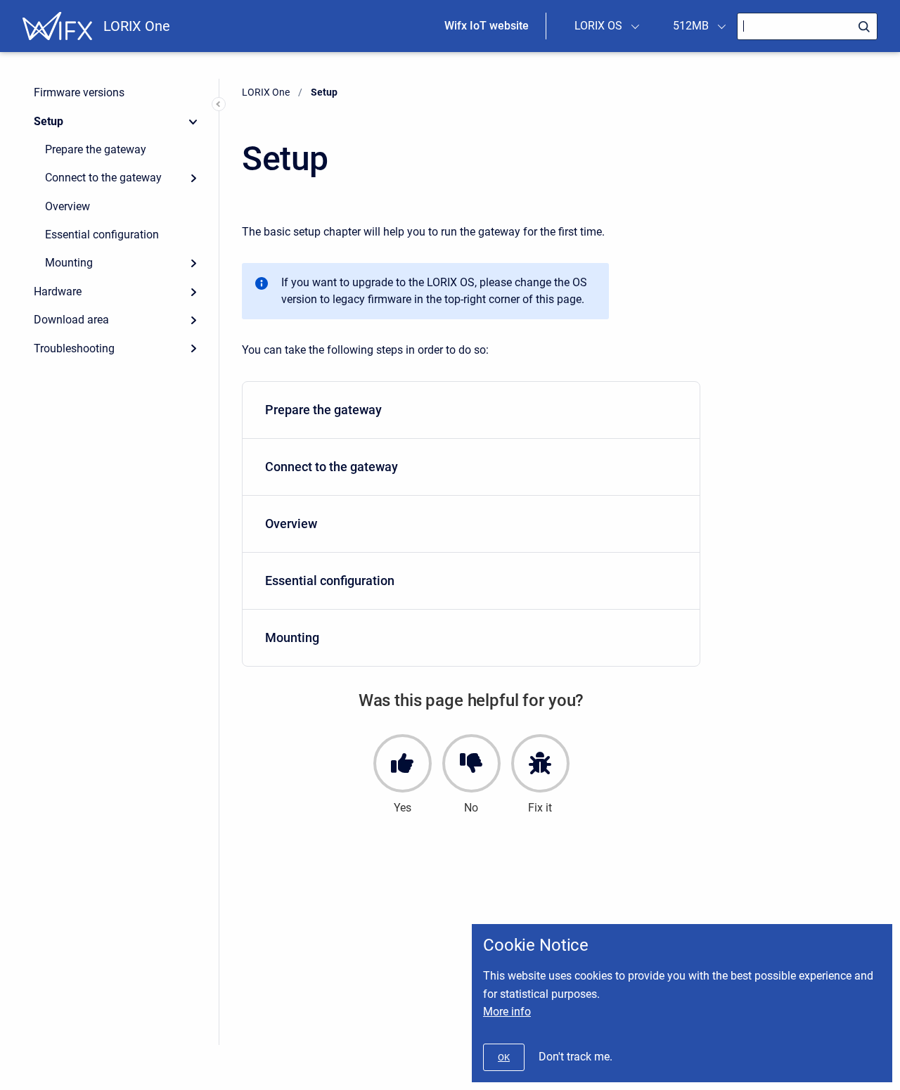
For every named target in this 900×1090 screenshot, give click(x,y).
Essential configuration (102, 234)
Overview (67, 206)
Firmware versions (79, 92)
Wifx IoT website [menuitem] (486, 25)
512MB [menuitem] (691, 25)
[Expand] (193, 178)
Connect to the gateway (103, 177)
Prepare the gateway (95, 149)
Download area (71, 319)
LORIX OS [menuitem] (598, 25)
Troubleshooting (74, 348)
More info (507, 1011)
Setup (48, 121)
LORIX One (136, 26)
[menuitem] (471, 410)
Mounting (69, 262)
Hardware (58, 291)
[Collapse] (193, 121)
